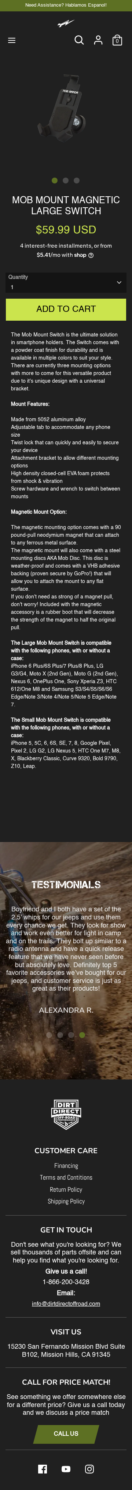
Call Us (66, 1434)
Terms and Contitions (66, 1177)
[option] (66, 105)
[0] (117, 36)
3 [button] (77, 180)
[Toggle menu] (11, 40)
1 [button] (55, 180)
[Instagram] (89, 1469)
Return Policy (66, 1189)
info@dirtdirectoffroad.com (66, 1304)
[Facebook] (42, 1469)
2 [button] (66, 180)
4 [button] (82, 1035)
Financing (66, 1165)
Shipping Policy (66, 1201)
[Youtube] (66, 1469)
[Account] (98, 36)
